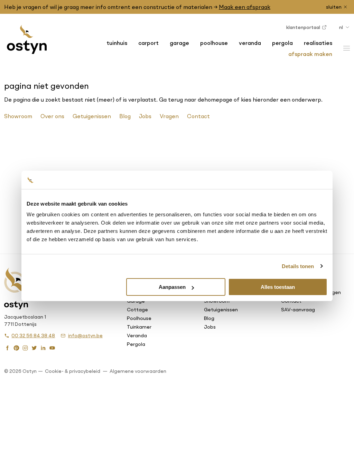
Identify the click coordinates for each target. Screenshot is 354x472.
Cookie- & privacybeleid (72, 371)
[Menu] (346, 48)
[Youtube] (52, 347)
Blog (125, 116)
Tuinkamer (139, 327)
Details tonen (298, 266)
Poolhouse (214, 42)
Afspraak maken (310, 53)
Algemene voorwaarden (138, 371)
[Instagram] (25, 347)
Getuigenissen (92, 116)
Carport (148, 42)
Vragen (169, 116)
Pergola (282, 42)
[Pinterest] (16, 347)
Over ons (52, 116)
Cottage (137, 309)
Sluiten (334, 7)
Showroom (18, 116)
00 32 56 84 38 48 (33, 335)
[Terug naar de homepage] (26, 39)
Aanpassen (172, 287)
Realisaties (318, 42)
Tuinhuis (116, 42)
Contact (198, 116)
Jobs (145, 116)
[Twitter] (34, 347)
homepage (218, 99)
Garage (179, 42)
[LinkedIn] (43, 347)
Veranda (250, 42)
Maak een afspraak (244, 6)
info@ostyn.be (85, 335)
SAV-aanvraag (298, 309)
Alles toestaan (278, 287)
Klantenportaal (303, 27)
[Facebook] (7, 347)
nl (341, 27)
